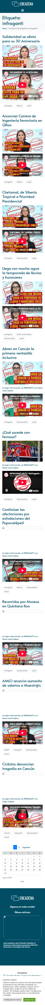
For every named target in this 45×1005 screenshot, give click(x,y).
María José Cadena (24, 334)
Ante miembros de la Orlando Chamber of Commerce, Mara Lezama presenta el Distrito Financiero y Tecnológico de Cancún (20, 945)
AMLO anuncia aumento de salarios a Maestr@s (22, 683)
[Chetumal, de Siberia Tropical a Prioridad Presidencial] (22, 216)
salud (29, 106)
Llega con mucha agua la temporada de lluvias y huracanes (22, 273)
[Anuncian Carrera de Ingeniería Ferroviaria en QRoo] (22, 140)
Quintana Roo (22, 258)
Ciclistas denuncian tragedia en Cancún (18, 766)
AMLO (6, 750)
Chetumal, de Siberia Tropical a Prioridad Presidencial (19, 196)
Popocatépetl (32, 587)
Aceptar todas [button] (29, 1000)
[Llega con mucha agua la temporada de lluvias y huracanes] (22, 292)
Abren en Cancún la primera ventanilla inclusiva (18, 353)
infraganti (8, 106)
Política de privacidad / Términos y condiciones (22, 953)
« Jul (22, 881)
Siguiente (26, 847)
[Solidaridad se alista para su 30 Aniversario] (22, 56)
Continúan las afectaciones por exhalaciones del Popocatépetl (16, 516)
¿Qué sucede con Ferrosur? (16, 434)
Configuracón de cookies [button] (12, 1000)
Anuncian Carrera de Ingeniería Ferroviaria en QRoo (22, 120)
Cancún (7, 833)
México (19, 106)
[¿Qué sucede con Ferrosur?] (22, 451)
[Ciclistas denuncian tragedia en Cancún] (22, 783)
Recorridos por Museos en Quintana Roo (20, 603)
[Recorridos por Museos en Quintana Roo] (22, 621)
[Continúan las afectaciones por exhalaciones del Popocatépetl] (22, 538)
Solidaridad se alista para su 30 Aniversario (21, 38)
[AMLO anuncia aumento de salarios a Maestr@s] (22, 700)
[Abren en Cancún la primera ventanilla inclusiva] (22, 372)
